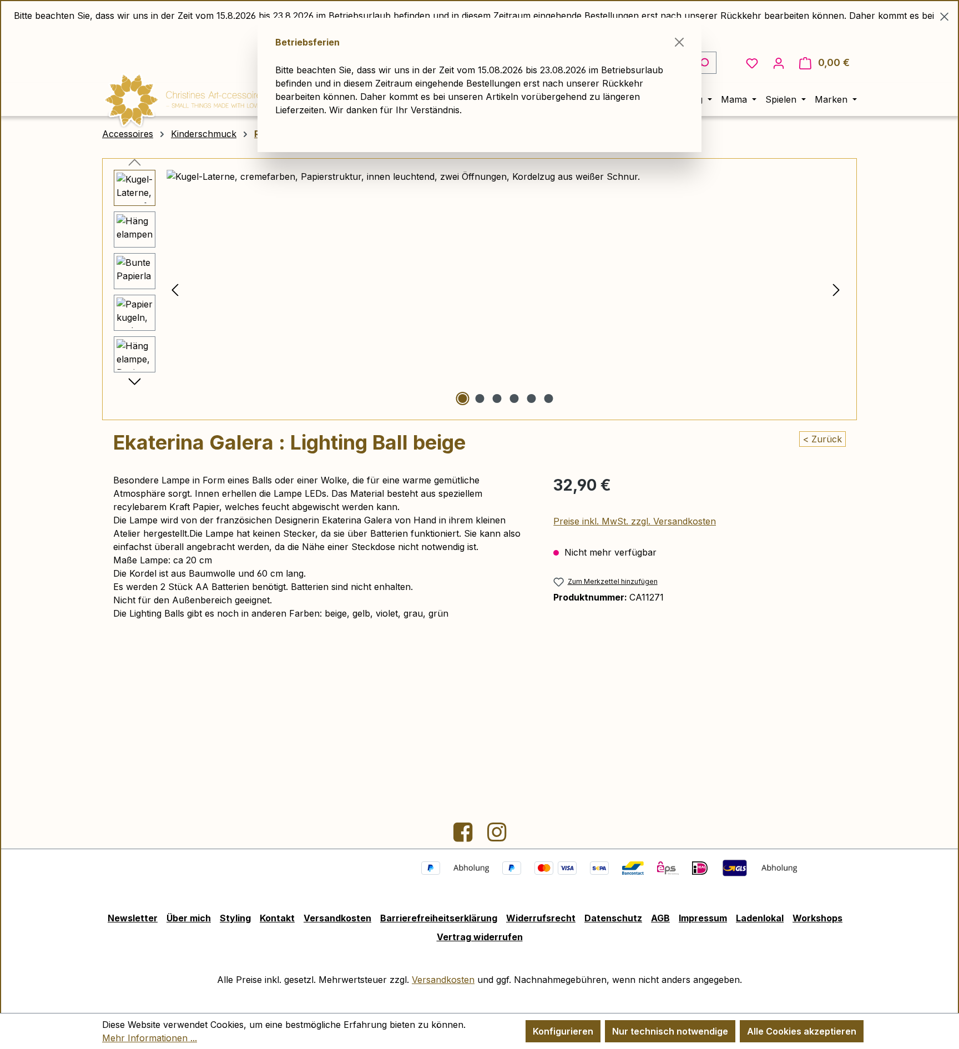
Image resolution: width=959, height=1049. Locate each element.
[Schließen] (679, 42)
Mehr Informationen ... (149, 1037)
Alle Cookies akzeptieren (801, 1031)
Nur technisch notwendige (670, 1031)
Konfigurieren (563, 1031)
